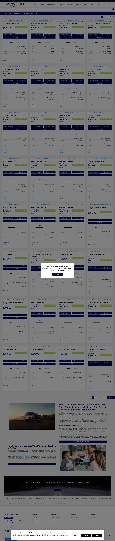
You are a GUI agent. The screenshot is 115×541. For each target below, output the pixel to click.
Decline (86, 535)
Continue (57, 274)
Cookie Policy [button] (51, 535)
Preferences (75, 535)
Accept (97, 535)
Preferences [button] (23, 536)
